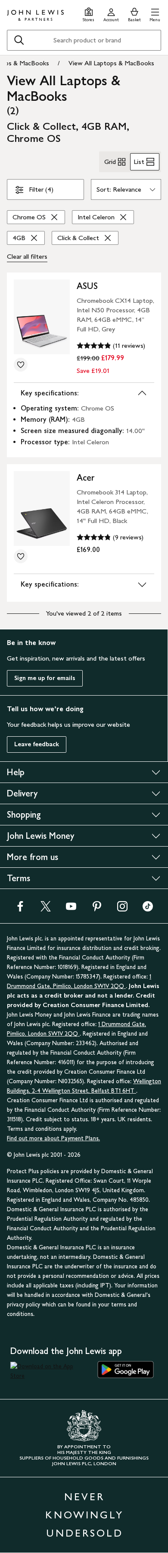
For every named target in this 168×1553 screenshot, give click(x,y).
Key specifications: (50, 393)
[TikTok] (148, 909)
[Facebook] (20, 909)
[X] (45, 909)
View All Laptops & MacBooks (111, 63)
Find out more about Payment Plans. (53, 1138)
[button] (154, 13)
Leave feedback (36, 744)
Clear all (27, 256)
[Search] (19, 40)
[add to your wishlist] (21, 365)
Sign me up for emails (44, 678)
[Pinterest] (97, 909)
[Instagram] (122, 909)
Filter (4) (41, 189)
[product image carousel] (42, 316)
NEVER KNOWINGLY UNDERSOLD (84, 1514)
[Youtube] (71, 909)
